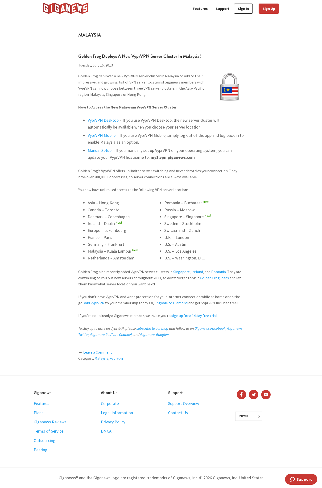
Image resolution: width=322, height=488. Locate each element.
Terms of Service (48, 431)
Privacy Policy (113, 422)
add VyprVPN (94, 302)
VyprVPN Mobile (102, 135)
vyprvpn (116, 358)
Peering (40, 449)
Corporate (110, 403)
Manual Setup (99, 150)
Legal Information (117, 412)
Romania (218, 271)
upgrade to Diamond (171, 302)
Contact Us (178, 412)
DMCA (106, 431)
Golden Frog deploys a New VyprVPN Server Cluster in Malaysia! (139, 56)
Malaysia (101, 358)
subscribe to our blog (152, 328)
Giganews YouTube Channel (111, 334)
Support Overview (183, 403)
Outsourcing (44, 440)
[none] (248, 416)
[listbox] (248, 416)
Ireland (197, 271)
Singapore (181, 271)
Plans (38, 412)
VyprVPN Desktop (103, 120)
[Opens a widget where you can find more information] (301, 480)
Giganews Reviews (50, 422)
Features (41, 403)
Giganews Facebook (210, 328)
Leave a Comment (97, 352)
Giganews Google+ (154, 334)
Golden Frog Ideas (214, 277)
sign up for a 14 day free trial (194, 315)
